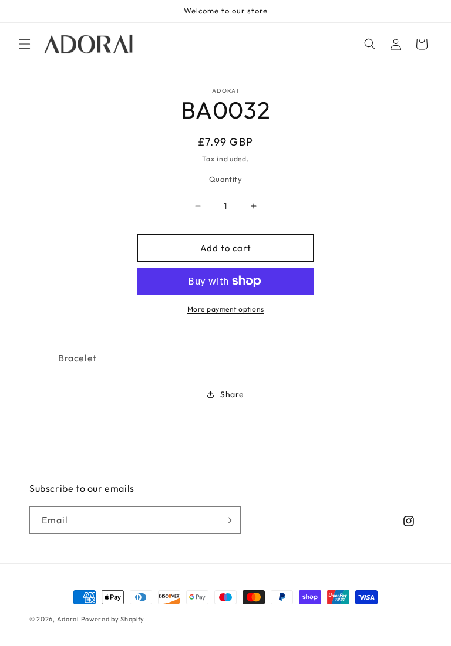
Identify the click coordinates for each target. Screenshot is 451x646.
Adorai (68, 619)
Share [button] (232, 394)
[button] (25, 44)
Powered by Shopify (113, 619)
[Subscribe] (227, 520)
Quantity (225, 179)
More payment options (225, 309)
